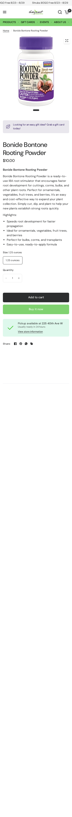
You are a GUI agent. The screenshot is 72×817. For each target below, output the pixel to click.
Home (6, 30)
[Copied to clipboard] (31, 343)
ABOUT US (60, 22)
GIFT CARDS (28, 22)
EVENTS (44, 22)
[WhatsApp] (26, 343)
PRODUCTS (9, 22)
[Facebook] (15, 343)
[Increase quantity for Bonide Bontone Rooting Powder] (19, 278)
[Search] (60, 12)
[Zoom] (67, 40)
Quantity (8, 270)
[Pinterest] (20, 343)
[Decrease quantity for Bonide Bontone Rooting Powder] (6, 278)
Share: (7, 344)
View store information (30, 331)
